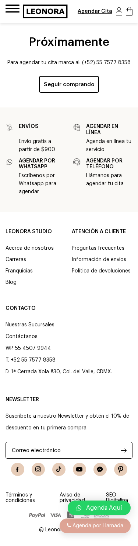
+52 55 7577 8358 (33, 360)
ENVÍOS (28, 126)
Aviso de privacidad (72, 497)
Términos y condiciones (20, 497)
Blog (11, 282)
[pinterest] (120, 469)
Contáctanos (22, 336)
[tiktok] (59, 469)
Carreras (16, 259)
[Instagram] (38, 469)
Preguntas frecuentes (98, 248)
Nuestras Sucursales (30, 324)
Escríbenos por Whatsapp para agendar (37, 183)
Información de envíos (99, 259)
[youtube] (79, 469)
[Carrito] (129, 11)
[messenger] (100, 469)
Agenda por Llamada (97, 525)
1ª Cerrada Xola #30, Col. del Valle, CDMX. (61, 371)
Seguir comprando (69, 84)
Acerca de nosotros (30, 248)
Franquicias (19, 271)
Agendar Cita (95, 11)
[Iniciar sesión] (119, 11)
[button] (99, 508)
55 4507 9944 (33, 348)
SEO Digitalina (117, 497)
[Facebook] (17, 469)
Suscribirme (123, 450)
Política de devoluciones (101, 271)
